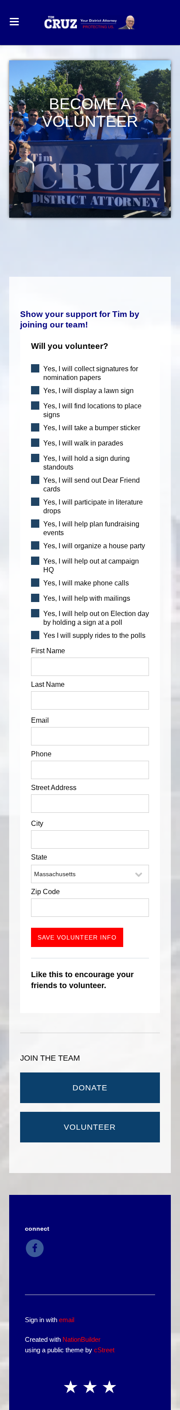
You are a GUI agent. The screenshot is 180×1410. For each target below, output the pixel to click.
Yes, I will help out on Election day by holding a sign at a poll (96, 618)
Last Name (48, 684)
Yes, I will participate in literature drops (93, 506)
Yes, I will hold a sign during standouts (86, 463)
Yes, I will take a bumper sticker (91, 428)
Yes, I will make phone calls (86, 583)
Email (40, 720)
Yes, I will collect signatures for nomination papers (90, 373)
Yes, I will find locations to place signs (92, 410)
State (39, 857)
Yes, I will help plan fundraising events (91, 528)
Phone (41, 754)
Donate (90, 1087)
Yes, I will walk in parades (83, 443)
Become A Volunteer (90, 112)
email (66, 1319)
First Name (48, 651)
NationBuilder (81, 1339)
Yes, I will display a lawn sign (88, 390)
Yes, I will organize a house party (94, 546)
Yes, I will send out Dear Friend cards (91, 485)
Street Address (53, 787)
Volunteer (90, 1127)
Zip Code (45, 891)
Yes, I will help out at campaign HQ (91, 565)
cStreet (104, 1350)
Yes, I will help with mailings (86, 598)
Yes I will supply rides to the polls (94, 635)
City (37, 823)
